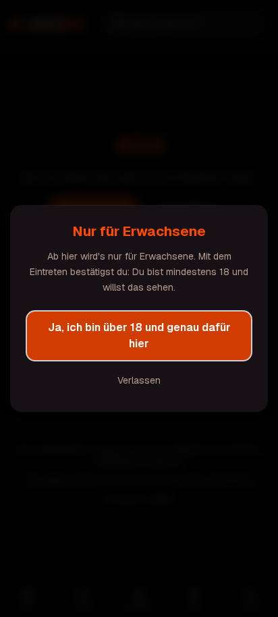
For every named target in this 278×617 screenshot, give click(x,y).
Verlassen (139, 380)
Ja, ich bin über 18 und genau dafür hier (139, 335)
